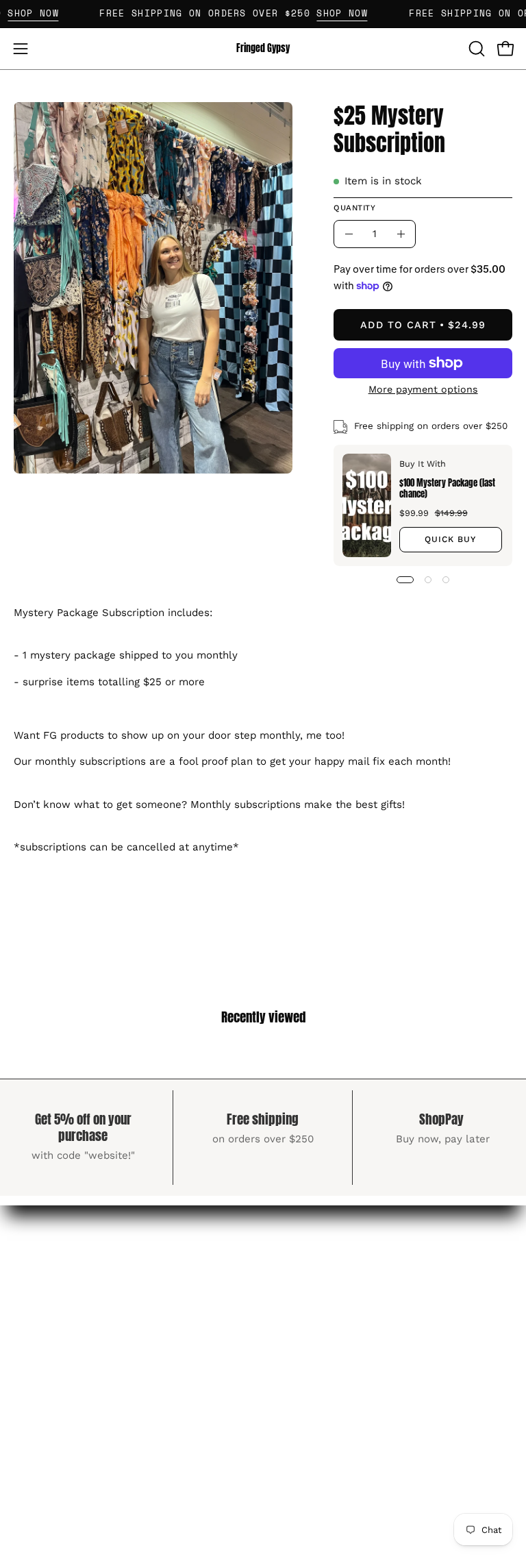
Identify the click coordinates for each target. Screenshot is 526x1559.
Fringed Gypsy (263, 48)
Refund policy (315, 1307)
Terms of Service (324, 1283)
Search (296, 1259)
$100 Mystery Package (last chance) (446, 488)
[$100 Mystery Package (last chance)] (366, 505)
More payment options (422, 389)
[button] (475, 48)
